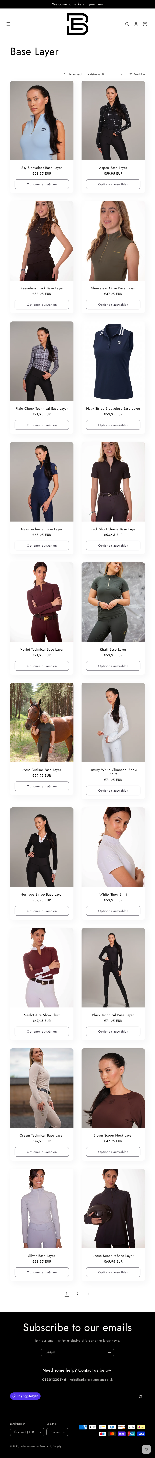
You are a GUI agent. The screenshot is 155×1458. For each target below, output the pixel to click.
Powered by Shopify (50, 1446)
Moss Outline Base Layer (41, 770)
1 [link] (66, 1293)
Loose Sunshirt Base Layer (113, 1256)
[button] (8, 24)
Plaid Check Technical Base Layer (42, 408)
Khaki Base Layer (113, 649)
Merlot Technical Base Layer (42, 649)
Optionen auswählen (42, 184)
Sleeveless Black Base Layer (42, 288)
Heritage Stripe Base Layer (42, 894)
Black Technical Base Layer (113, 1015)
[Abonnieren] (109, 1352)
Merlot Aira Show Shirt (42, 1015)
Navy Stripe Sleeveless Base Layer (113, 408)
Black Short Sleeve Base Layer (113, 529)
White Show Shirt (113, 894)
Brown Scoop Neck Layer (113, 1135)
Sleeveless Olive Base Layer (113, 288)
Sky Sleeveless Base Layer (41, 167)
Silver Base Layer (41, 1256)
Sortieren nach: (73, 74)
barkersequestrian (29, 1446)
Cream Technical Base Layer (42, 1135)
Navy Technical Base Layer (42, 529)
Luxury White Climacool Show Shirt (113, 772)
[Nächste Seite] (88, 1293)
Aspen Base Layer (113, 167)
